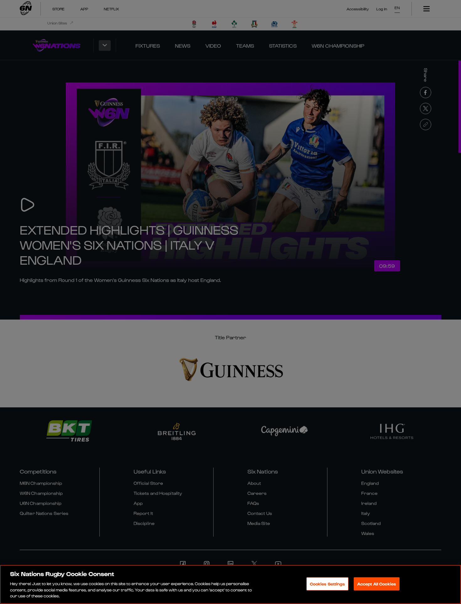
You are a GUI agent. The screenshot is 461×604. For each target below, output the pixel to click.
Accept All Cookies (376, 583)
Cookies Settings (327, 583)
